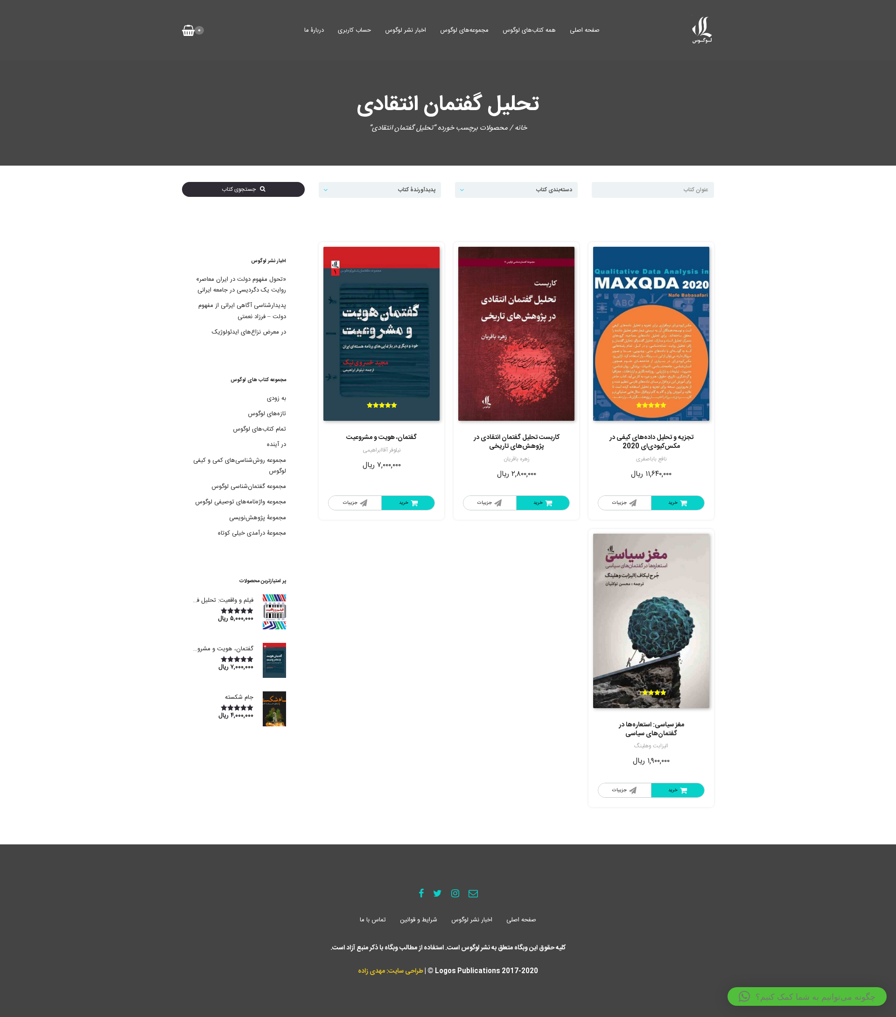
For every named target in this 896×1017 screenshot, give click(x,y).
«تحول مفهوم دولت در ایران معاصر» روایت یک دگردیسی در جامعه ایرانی (241, 284)
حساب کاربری (354, 30)
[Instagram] (455, 894)
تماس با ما (373, 920)
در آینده (276, 444)
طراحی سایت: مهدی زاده (390, 971)
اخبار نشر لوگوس (405, 30)
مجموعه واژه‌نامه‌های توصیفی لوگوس (240, 502)
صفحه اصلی (585, 30)
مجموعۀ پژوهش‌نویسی (257, 518)
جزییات (619, 503)
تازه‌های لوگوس (267, 414)
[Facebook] (421, 894)
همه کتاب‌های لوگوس (529, 30)
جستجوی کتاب (241, 189)
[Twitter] (437, 894)
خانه (521, 128)
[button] (807, 996)
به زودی (276, 398)
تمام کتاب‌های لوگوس (259, 429)
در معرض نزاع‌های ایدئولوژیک (249, 332)
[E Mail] (473, 894)
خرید (673, 503)
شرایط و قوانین (418, 920)
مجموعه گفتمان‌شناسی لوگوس (248, 486)
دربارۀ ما (314, 30)
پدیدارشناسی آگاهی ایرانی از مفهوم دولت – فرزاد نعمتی (242, 310)
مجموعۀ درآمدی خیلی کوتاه (252, 533)
